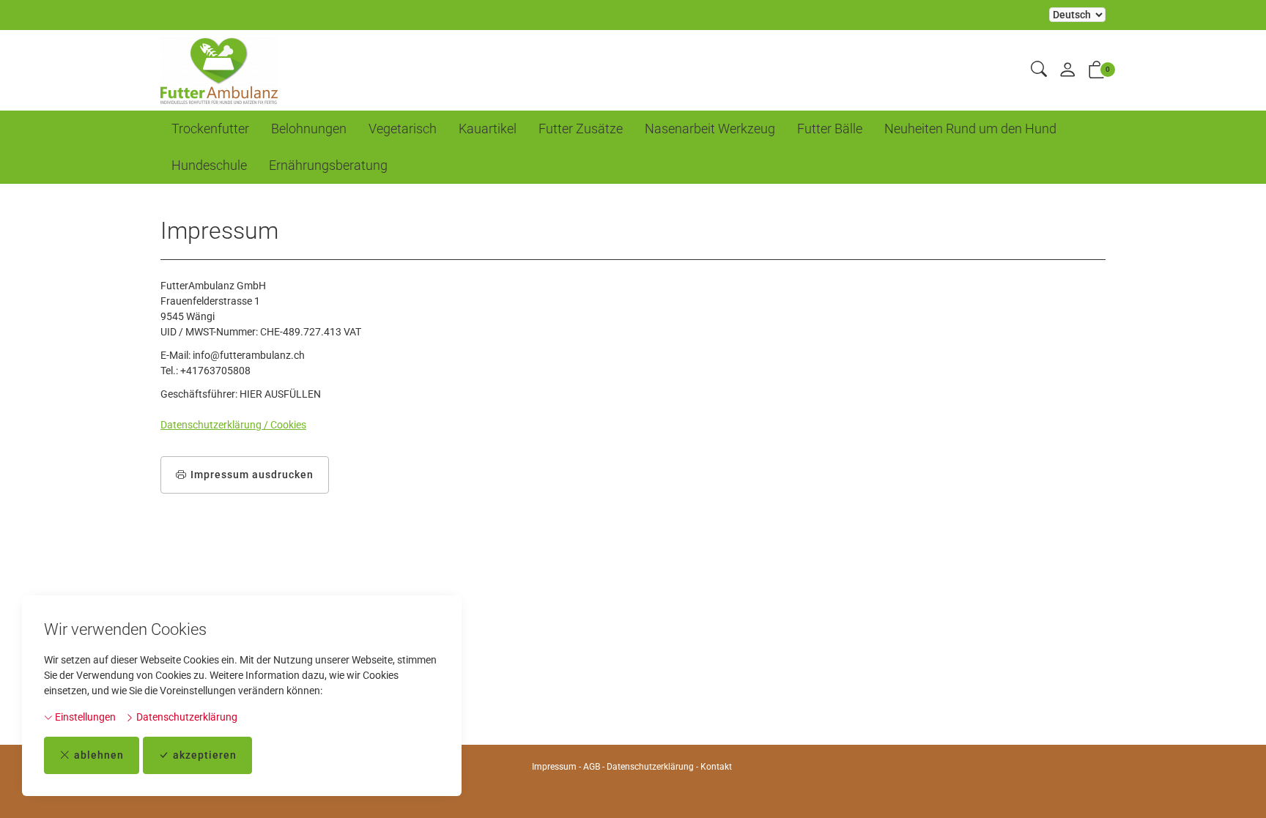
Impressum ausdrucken (252, 474)
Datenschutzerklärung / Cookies (233, 425)
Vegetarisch (403, 128)
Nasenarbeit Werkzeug (710, 128)
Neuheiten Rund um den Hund (970, 128)
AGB (591, 767)
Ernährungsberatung (328, 165)
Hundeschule (209, 165)
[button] (1039, 70)
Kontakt (716, 767)
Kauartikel (488, 128)
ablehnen (99, 755)
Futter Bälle (829, 128)
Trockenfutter (210, 128)
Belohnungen (309, 128)
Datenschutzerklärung (185, 717)
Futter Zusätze (580, 128)
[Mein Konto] (1067, 70)
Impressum (554, 767)
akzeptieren (205, 755)
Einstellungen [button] (84, 717)
